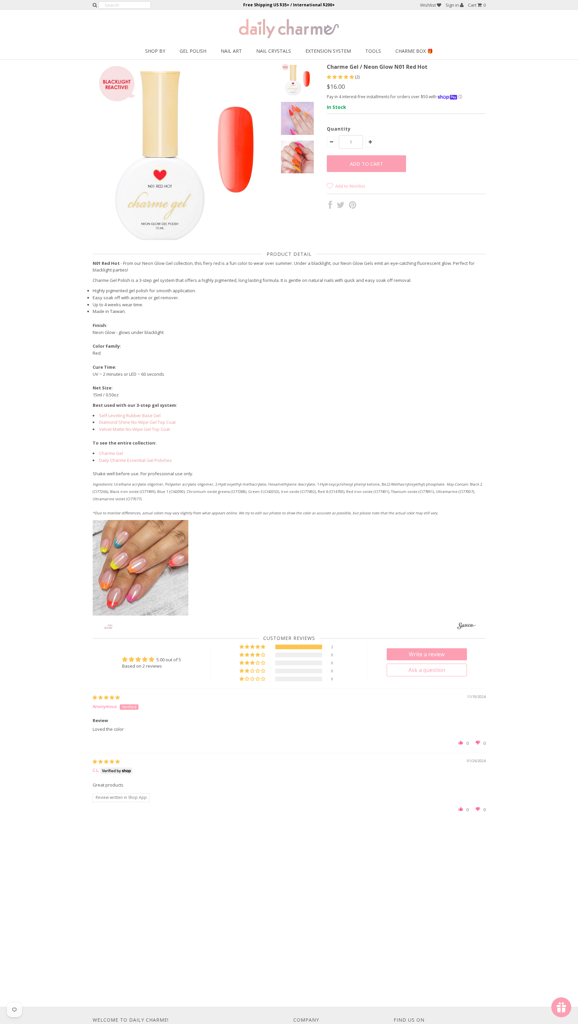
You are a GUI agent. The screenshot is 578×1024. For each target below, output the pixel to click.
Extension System (328, 51)
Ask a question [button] (426, 670)
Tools (373, 51)
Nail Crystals (273, 51)
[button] (341, 77)
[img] (106, 697)
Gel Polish (193, 51)
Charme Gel (111, 453)
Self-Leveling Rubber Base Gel (130, 415)
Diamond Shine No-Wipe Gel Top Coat (137, 422)
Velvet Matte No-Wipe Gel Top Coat (134, 429)
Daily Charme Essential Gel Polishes (135, 460)
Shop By (155, 51)
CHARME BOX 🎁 (414, 51)
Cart (477, 5)
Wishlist (428, 5)
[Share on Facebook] (330, 206)
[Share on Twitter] (340, 206)
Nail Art (231, 51)
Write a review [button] (427, 654)
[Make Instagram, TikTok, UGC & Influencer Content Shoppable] (466, 627)
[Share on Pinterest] (352, 206)
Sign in (453, 5)
